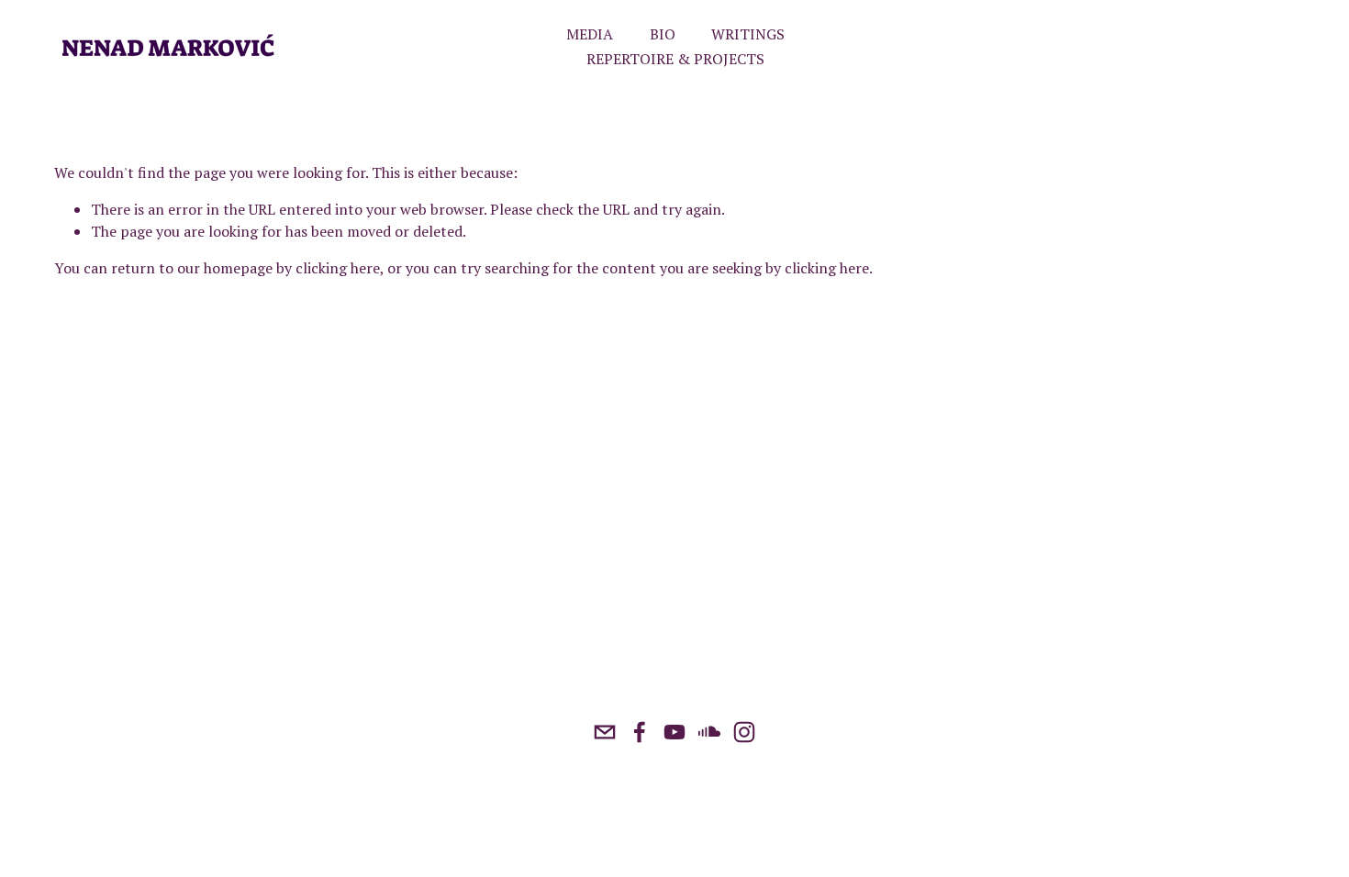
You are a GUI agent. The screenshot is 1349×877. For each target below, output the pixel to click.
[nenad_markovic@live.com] (605, 732)
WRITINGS (748, 34)
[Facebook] (640, 732)
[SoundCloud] (709, 732)
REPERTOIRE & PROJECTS (675, 59)
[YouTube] (674, 732)
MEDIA (589, 34)
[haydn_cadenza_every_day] (744, 732)
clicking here (337, 268)
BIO (662, 34)
